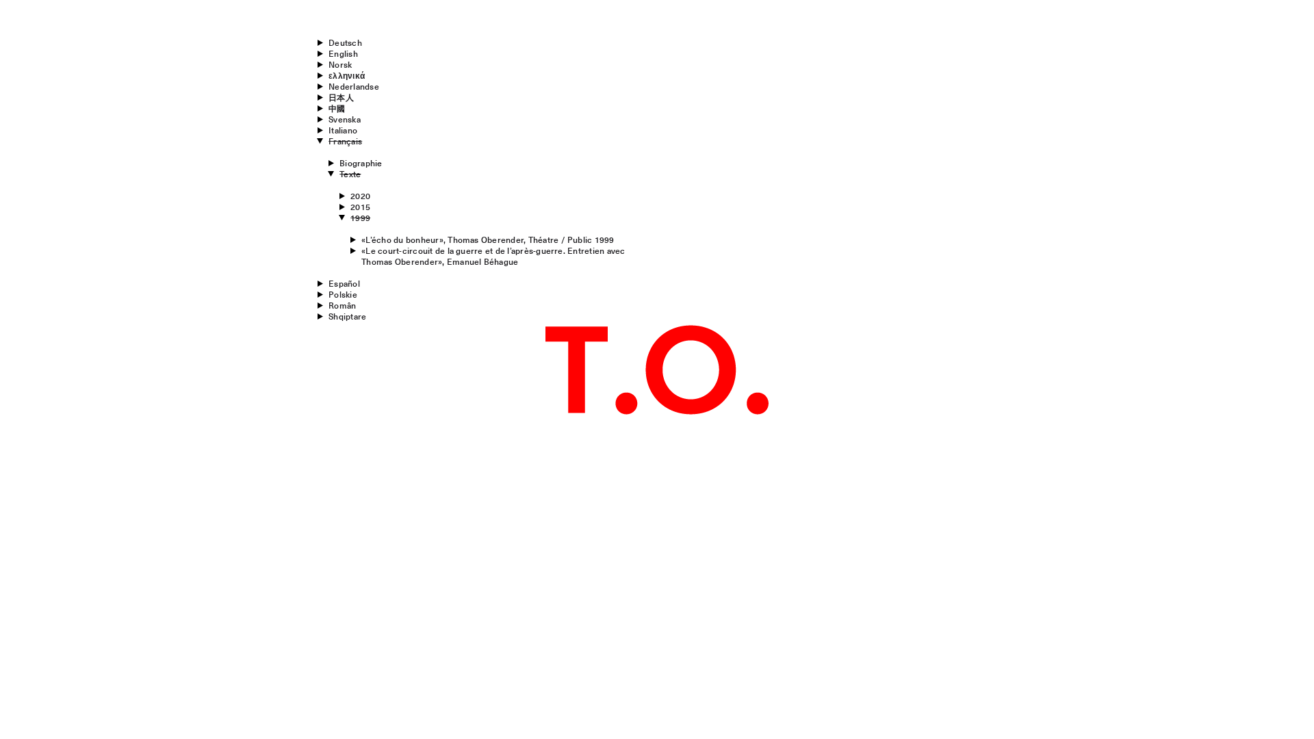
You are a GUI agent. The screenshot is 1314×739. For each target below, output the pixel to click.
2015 (360, 206)
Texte (350, 173)
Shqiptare (347, 316)
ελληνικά (346, 75)
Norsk (340, 64)
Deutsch (345, 42)
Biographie (360, 162)
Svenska (344, 119)
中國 (336, 108)
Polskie (342, 294)
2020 (360, 195)
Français (345, 140)
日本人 (341, 97)
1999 (360, 217)
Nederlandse (353, 86)
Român (342, 305)
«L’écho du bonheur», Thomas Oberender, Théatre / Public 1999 (487, 239)
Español (344, 283)
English (343, 53)
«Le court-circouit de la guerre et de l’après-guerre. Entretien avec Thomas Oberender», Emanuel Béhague (493, 256)
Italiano (342, 130)
